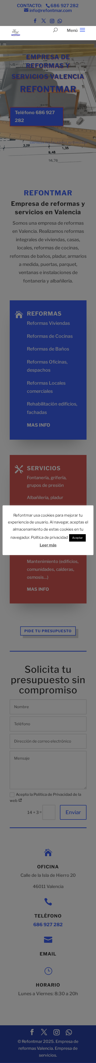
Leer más (48, 545)
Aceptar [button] (77, 538)
